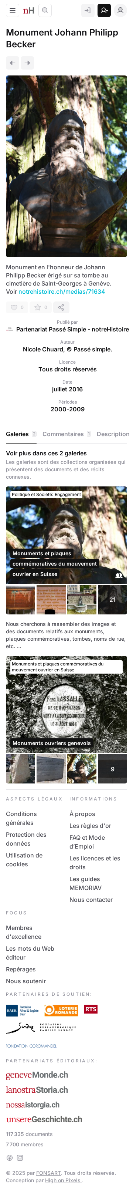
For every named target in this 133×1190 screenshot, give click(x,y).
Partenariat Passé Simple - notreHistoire (72, 329)
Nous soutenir (26, 981)
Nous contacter (91, 899)
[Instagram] (20, 1158)
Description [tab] (113, 434)
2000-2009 (68, 409)
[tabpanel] (66, 616)
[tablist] (66, 434)
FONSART (48, 1173)
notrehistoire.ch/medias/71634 (61, 291)
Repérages (21, 969)
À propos (82, 814)
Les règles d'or (90, 825)
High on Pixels (63, 1180)
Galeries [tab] (20, 434)
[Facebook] (9, 1158)
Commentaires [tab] (66, 434)
